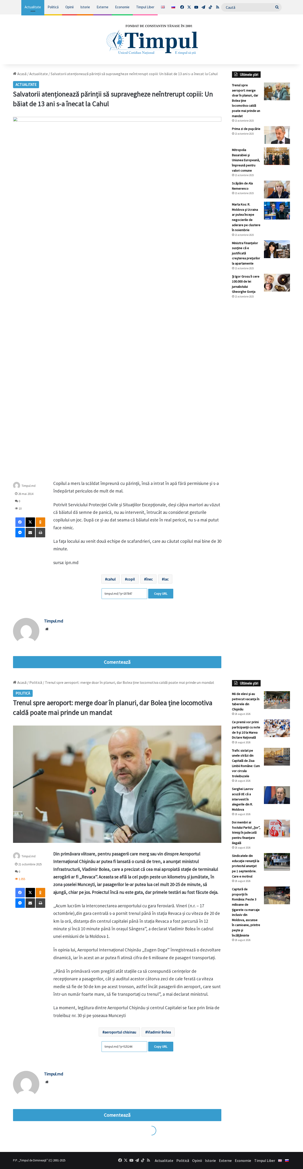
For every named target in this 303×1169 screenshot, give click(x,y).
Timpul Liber (145, 7)
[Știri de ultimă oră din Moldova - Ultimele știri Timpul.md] (151, 39)
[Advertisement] (261, 382)
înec (149, 579)
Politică (53, 7)
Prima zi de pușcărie (246, 129)
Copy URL (160, 593)
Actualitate (33, 7)
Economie (122, 7)
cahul (111, 579)
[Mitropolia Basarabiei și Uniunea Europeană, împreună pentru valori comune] (277, 156)
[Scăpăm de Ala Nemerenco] (277, 189)
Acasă (22, 73)
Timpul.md (29, 486)
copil (131, 579)
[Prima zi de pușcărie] (277, 135)
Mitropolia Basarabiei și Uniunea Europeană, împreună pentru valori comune (246, 160)
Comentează (117, 662)
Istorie (85, 7)
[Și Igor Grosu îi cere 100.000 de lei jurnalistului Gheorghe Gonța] (277, 283)
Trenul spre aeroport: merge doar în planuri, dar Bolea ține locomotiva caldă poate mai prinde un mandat (246, 100)
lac (166, 579)
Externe (102, 7)
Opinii (69, 7)
